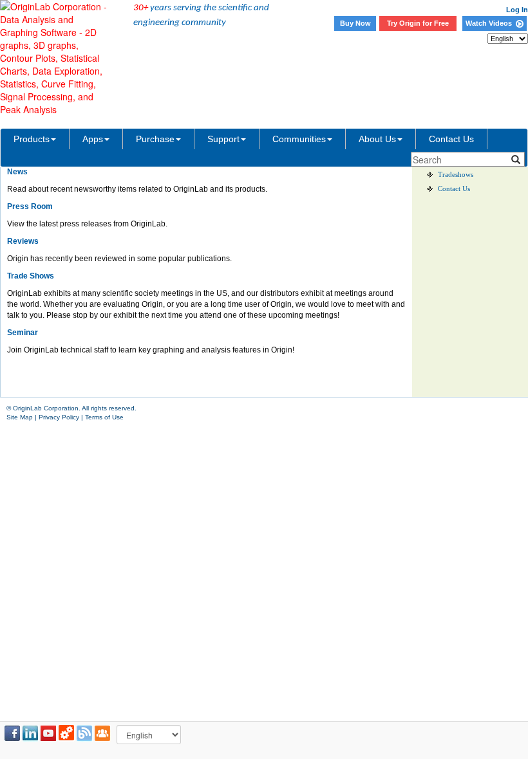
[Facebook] (12, 733)
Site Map (19, 417)
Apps (92, 139)
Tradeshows (455, 174)
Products (32, 139)
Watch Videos (491, 23)
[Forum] (102, 733)
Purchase (155, 139)
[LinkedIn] (30, 733)
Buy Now (355, 23)
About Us (377, 139)
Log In (517, 10)
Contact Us (451, 139)
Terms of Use (104, 417)
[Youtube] (48, 733)
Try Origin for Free (418, 23)
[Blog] (84, 733)
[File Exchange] (66, 733)
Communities (299, 139)
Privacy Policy (59, 417)
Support (223, 139)
